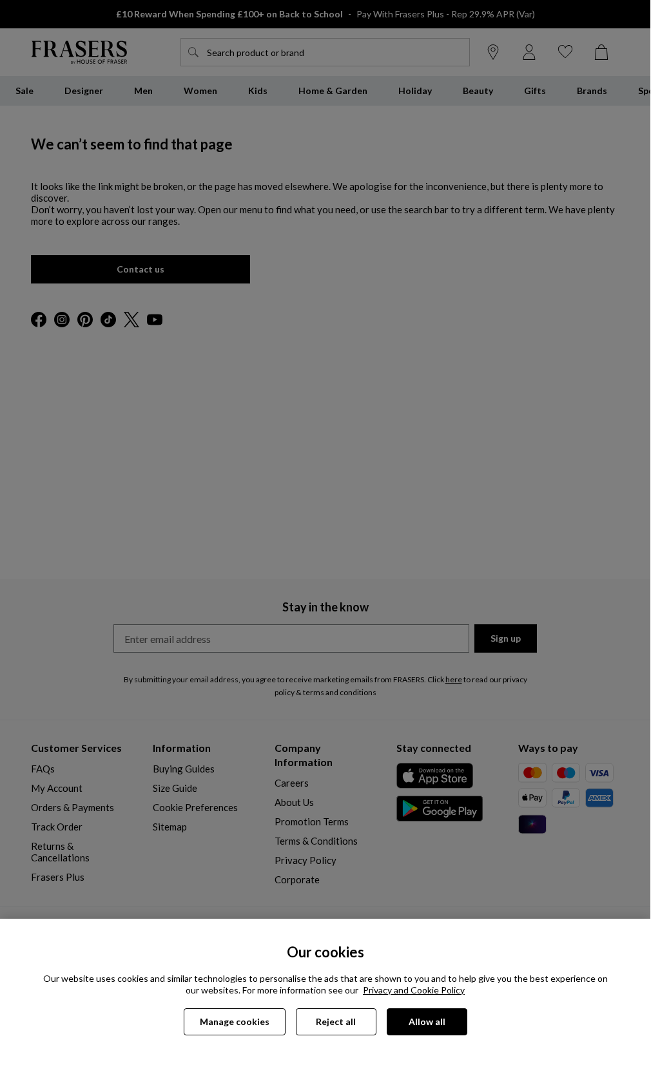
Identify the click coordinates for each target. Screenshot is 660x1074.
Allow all (427, 1021)
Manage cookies (234, 1021)
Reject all (336, 1021)
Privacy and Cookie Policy (414, 989)
